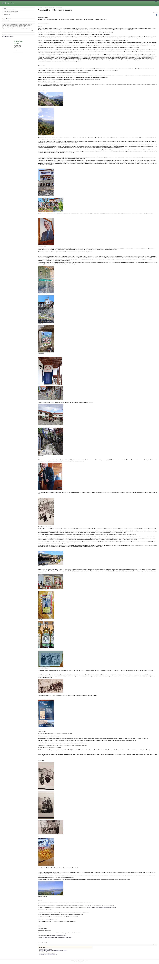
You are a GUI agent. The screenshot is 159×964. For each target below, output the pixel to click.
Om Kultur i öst (7, 14)
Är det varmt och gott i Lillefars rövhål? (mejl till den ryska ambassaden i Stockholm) (53, 950)
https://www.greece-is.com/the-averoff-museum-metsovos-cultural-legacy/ (57, 937)
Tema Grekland (59, 7)
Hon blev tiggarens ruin (43, 951)
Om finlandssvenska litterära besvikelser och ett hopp (48, 954)
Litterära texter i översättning (10, 10)
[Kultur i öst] (15, 4)
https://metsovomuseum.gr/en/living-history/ (57, 935)
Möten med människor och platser (50, 7)
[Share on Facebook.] (156, 14)
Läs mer (32, 30)
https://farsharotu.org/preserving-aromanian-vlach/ (48, 919)
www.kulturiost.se (92, 907)
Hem (39, 7)
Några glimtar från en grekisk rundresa (45, 949)
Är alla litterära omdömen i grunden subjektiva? (47, 953)
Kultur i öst (42, 7)
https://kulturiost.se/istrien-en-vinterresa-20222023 (106, 907)
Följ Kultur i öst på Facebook (7, 36)
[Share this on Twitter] (156, 15)
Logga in (156, 1)
